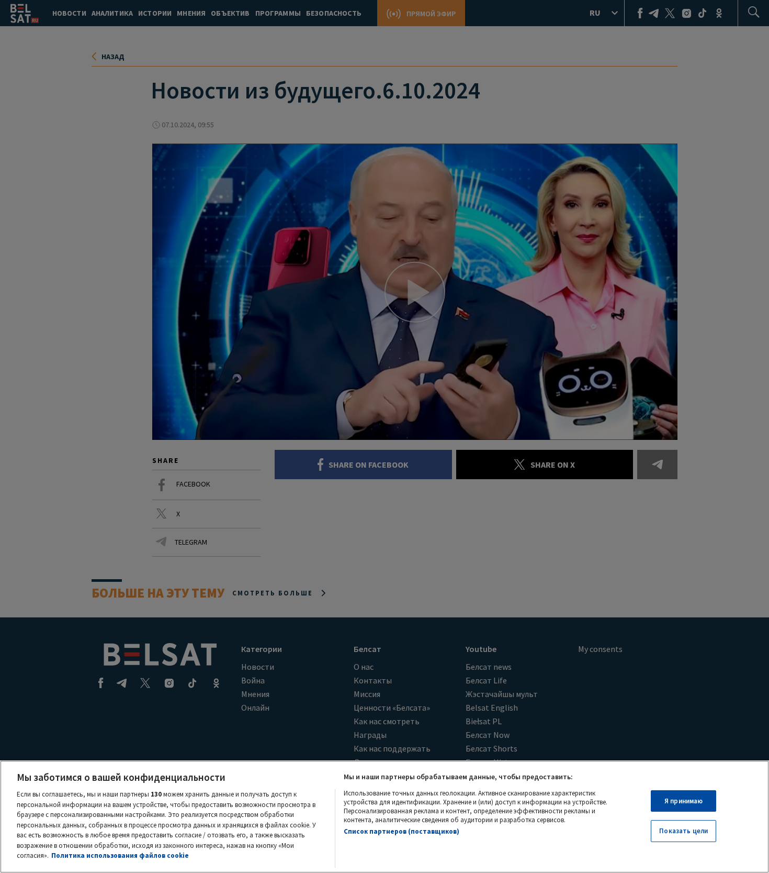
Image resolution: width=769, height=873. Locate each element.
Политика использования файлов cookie (120, 855)
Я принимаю (683, 801)
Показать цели (683, 830)
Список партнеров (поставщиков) (401, 831)
